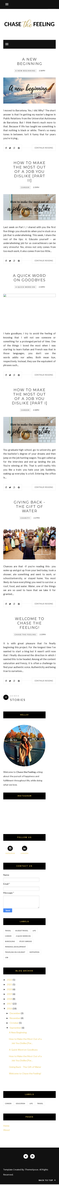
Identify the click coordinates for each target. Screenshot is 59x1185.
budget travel (21, 931)
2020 (9, 989)
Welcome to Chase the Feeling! (29, 623)
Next (46, 94)
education (20, 1103)
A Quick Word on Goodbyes (29, 277)
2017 (9, 1003)
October (14, 1022)
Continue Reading (44, 148)
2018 (9, 998)
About (6, 1130)
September (15, 1027)
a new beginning (25, 71)
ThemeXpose (31, 1169)
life (34, 931)
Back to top (46, 1180)
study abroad (25, 941)
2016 (9, 1008)
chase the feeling (25, 634)
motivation (34, 952)
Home (6, 1125)
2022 (9, 979)
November (15, 1018)
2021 (9, 984)
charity (25, 518)
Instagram (10, 853)
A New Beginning (29, 61)
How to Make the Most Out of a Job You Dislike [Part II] (29, 172)
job (6, 957)
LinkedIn (24, 853)
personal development (15, 947)
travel (8, 931)
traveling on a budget (15, 952)
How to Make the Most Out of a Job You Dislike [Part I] (29, 396)
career (25, 187)
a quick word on (25, 287)
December (15, 1013)
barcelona (10, 941)
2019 (9, 994)
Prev (38, 94)
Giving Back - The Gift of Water (29, 506)
